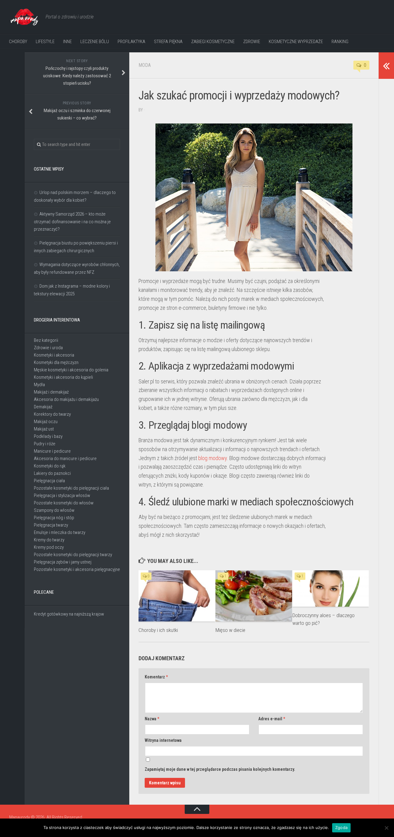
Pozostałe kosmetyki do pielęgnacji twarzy (73, 554)
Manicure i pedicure (52, 451)
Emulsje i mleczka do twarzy (59, 532)
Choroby (18, 41)
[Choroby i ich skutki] (177, 595)
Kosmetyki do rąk (50, 466)
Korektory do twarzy (52, 414)
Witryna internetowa (163, 740)
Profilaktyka (131, 41)
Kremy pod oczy (49, 547)
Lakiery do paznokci (52, 473)
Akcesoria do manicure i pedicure (65, 458)
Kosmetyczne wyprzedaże (296, 41)
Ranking (340, 41)
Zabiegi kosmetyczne (213, 41)
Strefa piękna (168, 41)
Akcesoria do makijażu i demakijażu (66, 399)
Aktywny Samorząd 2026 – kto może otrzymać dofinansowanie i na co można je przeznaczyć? (72, 221)
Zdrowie (251, 41)
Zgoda (341, 827)
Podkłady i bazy (48, 436)
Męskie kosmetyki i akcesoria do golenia (71, 370)
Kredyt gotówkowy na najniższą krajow (69, 614)
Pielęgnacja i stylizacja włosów (62, 495)
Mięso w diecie (230, 630)
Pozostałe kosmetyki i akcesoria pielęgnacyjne (77, 569)
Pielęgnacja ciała (49, 480)
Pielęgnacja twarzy (51, 525)
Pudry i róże (44, 444)
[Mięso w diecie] (253, 595)
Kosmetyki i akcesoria (54, 355)
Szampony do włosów (54, 510)
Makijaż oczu (46, 421)
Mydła (39, 384)
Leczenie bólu (94, 41)
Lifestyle (45, 41)
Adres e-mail (271, 718)
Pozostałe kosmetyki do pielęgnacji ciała (71, 488)
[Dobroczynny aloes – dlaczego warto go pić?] (330, 588)
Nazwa (152, 718)
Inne (67, 41)
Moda (145, 65)
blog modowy (212, 458)
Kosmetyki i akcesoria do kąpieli (63, 377)
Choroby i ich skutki (158, 630)
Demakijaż (43, 407)
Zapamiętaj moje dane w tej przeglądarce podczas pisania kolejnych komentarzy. (220, 769)
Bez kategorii (46, 340)
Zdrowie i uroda (48, 347)
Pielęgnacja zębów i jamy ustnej (62, 562)
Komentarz (156, 676)
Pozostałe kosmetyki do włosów (64, 503)
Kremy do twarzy (49, 540)
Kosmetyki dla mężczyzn (56, 362)
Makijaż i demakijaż (51, 392)
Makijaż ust (44, 429)
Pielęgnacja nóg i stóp (54, 517)
